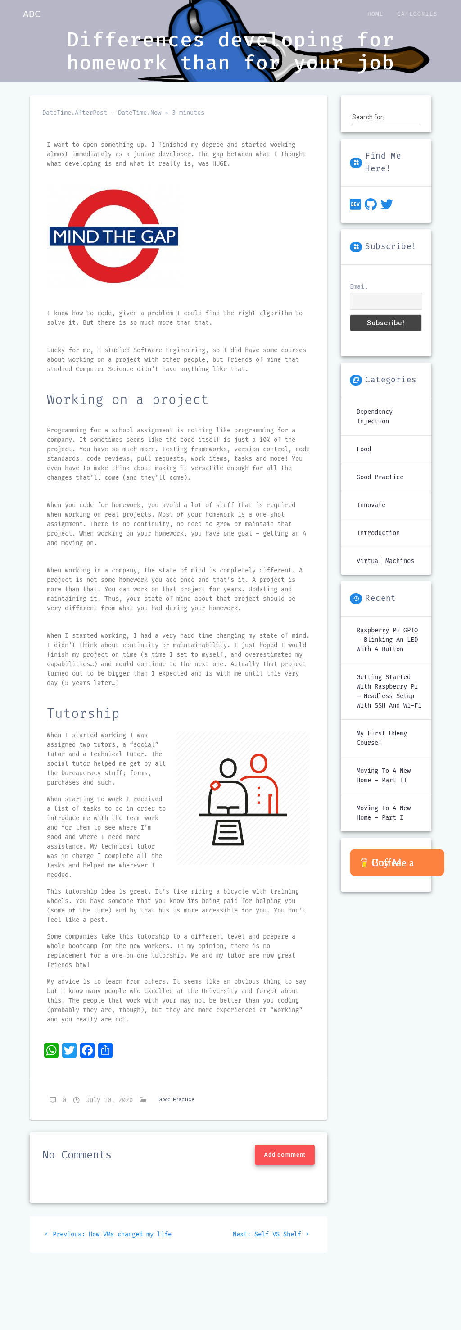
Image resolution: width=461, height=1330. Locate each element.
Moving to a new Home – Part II (384, 776)
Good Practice (176, 1100)
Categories (417, 14)
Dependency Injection (375, 417)
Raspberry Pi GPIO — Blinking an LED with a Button (387, 640)
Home (375, 14)
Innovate (371, 505)
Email (359, 286)
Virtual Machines (385, 561)
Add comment (285, 1155)
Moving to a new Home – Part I (384, 813)
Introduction (378, 533)
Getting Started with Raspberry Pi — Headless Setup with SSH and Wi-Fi (389, 691)
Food (364, 449)
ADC (32, 14)
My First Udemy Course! (382, 738)
